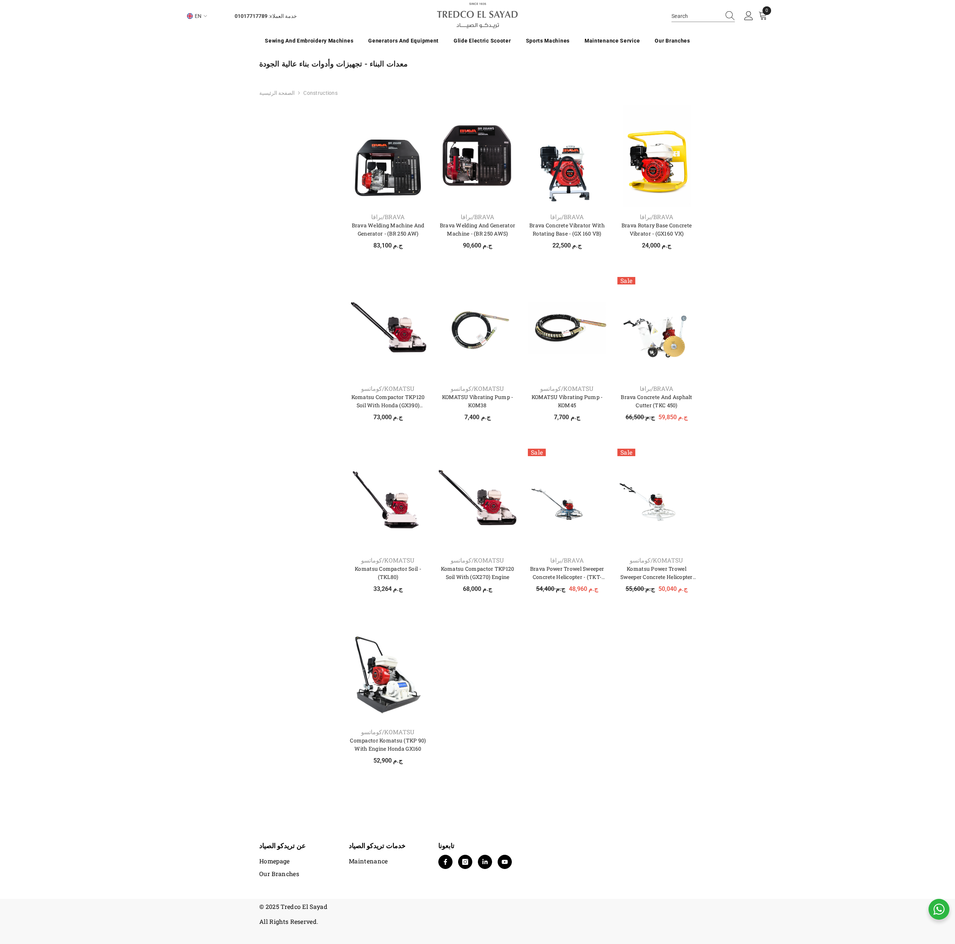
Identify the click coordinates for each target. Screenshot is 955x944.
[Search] (703, 16)
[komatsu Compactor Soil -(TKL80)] (388, 500)
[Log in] (748, 16)
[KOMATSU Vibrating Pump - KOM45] (567, 328)
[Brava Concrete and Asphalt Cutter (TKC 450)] (656, 328)
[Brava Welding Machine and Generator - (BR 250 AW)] (388, 156)
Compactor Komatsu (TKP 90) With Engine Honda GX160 (388, 744)
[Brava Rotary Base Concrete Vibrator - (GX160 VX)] (656, 156)
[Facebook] (445, 862)
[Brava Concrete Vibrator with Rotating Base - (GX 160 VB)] (567, 156)
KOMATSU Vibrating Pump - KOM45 (567, 401)
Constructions (320, 93)
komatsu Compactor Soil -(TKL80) (388, 572)
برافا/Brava (388, 217)
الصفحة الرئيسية (277, 93)
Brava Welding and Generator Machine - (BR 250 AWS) (478, 229)
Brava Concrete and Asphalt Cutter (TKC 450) (656, 401)
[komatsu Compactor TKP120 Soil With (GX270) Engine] (477, 500)
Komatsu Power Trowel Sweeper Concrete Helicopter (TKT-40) (656, 573)
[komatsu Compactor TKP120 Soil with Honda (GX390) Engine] (388, 328)
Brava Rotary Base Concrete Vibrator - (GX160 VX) (656, 229)
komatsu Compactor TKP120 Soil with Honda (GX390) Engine (388, 401)
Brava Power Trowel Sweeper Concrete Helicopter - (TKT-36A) (567, 573)
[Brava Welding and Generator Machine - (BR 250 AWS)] (477, 156)
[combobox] (696, 16)
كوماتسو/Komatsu (387, 388)
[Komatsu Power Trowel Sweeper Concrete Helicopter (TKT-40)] (656, 500)
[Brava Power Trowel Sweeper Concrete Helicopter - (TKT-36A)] (567, 500)
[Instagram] (465, 862)
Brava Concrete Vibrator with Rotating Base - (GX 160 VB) (567, 229)
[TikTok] (485, 862)
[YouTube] (505, 862)
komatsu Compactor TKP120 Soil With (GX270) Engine (477, 572)
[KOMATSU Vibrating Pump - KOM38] (477, 328)
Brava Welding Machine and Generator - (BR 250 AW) (388, 229)
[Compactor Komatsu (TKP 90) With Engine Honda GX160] (388, 671)
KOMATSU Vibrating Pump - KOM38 (477, 401)
